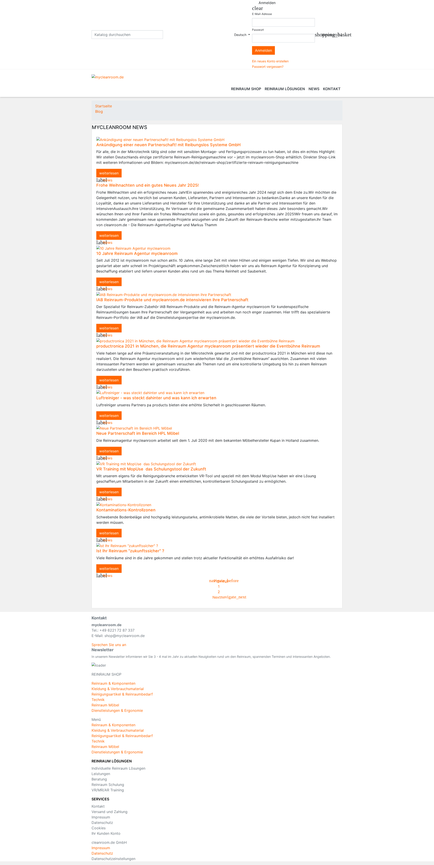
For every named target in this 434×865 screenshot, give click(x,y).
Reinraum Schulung (108, 784)
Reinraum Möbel (105, 705)
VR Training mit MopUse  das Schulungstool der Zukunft (151, 469)
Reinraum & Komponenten (113, 683)
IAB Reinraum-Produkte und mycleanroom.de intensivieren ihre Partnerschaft (172, 299)
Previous (218, 581)
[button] (109, 644)
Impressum (101, 817)
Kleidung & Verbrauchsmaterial (118, 688)
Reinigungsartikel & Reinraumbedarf (122, 694)
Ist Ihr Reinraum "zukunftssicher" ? (130, 550)
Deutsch (240, 35)
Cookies (99, 828)
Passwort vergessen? (267, 66)
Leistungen (101, 773)
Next (218, 597)
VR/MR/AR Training (108, 790)
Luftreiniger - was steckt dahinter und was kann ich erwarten (156, 397)
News (107, 180)
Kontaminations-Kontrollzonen (126, 510)
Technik (98, 699)
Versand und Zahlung (109, 811)
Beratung (99, 779)
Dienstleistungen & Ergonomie (117, 710)
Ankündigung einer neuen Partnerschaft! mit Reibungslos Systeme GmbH (168, 144)
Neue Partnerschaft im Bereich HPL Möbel (137, 433)
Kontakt (98, 806)
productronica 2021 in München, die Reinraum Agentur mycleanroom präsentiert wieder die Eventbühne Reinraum (208, 346)
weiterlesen (109, 173)
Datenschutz (102, 822)
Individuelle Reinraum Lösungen (118, 768)
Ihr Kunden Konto (106, 833)
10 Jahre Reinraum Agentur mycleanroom (137, 253)
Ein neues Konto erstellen (270, 61)
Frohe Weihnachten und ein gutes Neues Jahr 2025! (147, 185)
